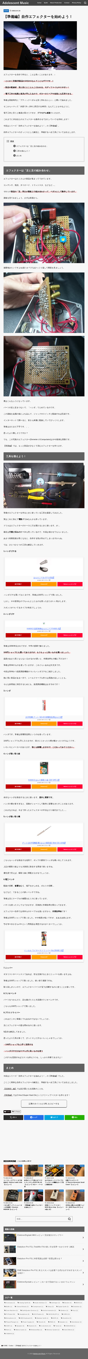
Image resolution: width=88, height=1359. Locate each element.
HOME (5, 1345)
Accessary (10, 1303)
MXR (55, 1318)
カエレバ (46, 580)
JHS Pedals (39, 1314)
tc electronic (46, 1326)
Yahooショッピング (69, 584)
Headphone (24, 1314)
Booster (68, 1303)
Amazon (43, 584)
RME (52, 1322)
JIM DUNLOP (53, 1314)
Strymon (32, 1326)
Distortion (77, 1306)
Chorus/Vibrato (22, 1306)
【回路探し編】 (10, 1089)
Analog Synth (24, 1303)
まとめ (19, 156)
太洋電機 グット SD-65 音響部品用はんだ (42, 717)
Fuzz (75, 1310)
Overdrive (67, 1318)
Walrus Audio (21, 1330)
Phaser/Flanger (12, 1322)
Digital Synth (63, 1306)
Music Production (56, 2)
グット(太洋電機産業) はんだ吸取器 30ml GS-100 (42, 843)
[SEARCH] (85, 3)
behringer (55, 1303)
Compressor (38, 1306)
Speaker (20, 1326)
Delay (51, 1306)
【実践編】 (8, 1095)
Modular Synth (42, 1318)
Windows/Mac (36, 1330)
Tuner (58, 1326)
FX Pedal (17, 1111)
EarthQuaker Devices (30, 1310)
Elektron (64, 1310)
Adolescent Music (39, 1354)
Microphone (11, 1318)
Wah (8, 1330)
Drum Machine (12, 1310)
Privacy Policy (76, 2)
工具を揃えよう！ (23, 151)
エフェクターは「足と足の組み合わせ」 (32, 146)
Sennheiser (77, 1322)
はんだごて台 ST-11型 (42, 578)
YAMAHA (10, 1333)
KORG (66, 1314)
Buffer (9, 1306)
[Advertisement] (44, 1139)
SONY (9, 1326)
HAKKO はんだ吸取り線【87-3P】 (42, 780)
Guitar (39, 2)
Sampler (63, 1322)
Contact (66, 2)
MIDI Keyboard (26, 1318)
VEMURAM (70, 1326)
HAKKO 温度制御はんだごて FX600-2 (43, 629)
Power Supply (28, 1322)
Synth (46, 2)
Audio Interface (41, 1303)
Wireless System (53, 1330)
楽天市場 (17, 584)
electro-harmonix (49, 1310)
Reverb (41, 1322)
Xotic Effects (69, 1330)
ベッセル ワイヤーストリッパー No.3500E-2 (42, 950)
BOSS (79, 1303)
